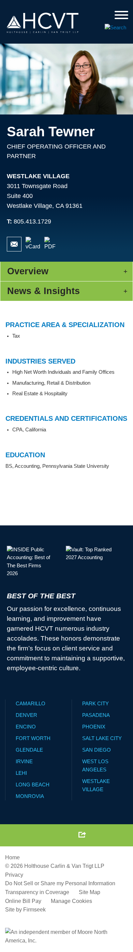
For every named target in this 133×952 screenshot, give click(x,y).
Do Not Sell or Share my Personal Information (60, 883)
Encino (26, 727)
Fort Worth (33, 738)
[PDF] (51, 244)
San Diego (96, 750)
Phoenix (93, 727)
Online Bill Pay (23, 901)
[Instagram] (65, 834)
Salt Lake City (102, 738)
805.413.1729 (32, 221)
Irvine (24, 761)
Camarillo (30, 703)
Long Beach (32, 784)
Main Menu (48, 7)
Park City (95, 703)
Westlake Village (38, 176)
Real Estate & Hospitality (40, 393)
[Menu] (121, 15)
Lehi (21, 773)
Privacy (14, 875)
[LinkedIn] (50, 834)
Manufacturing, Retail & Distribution (51, 383)
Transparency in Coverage (37, 892)
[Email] (14, 244)
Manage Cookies (71, 901)
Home (12, 857)
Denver (26, 715)
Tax (16, 336)
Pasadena (96, 715)
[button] (82, 834)
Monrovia (30, 796)
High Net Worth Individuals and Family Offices (63, 372)
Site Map (89, 892)
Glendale (29, 750)
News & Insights (43, 291)
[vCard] (33, 244)
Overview (27, 271)
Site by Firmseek (25, 909)
